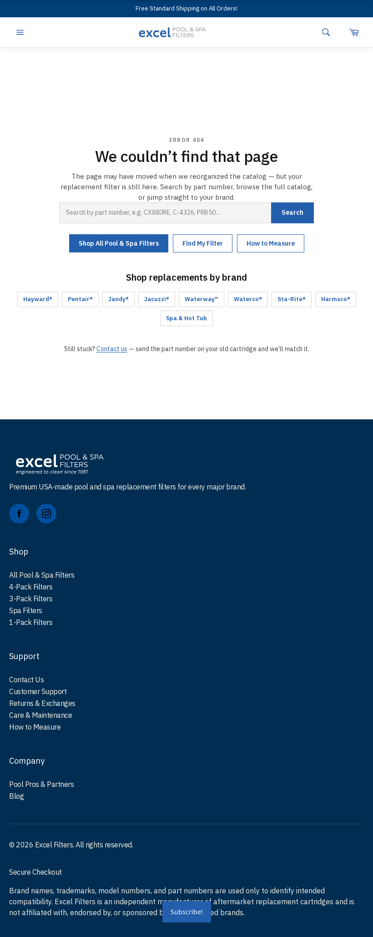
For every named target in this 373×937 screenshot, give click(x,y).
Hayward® (37, 299)
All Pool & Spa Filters (41, 574)
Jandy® (118, 299)
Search (292, 212)
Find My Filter (202, 243)
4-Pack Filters (30, 586)
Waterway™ (201, 299)
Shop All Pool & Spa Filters (119, 243)
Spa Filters (25, 610)
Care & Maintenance (40, 715)
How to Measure (271, 243)
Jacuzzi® (156, 299)
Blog (16, 796)
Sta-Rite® (291, 299)
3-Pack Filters (30, 598)
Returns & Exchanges (42, 703)
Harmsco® (335, 299)
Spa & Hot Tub (186, 318)
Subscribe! (187, 911)
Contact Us (26, 679)
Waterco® (248, 299)
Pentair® (80, 299)
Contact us (111, 349)
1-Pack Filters (30, 622)
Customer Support (37, 691)
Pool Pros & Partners (41, 784)
